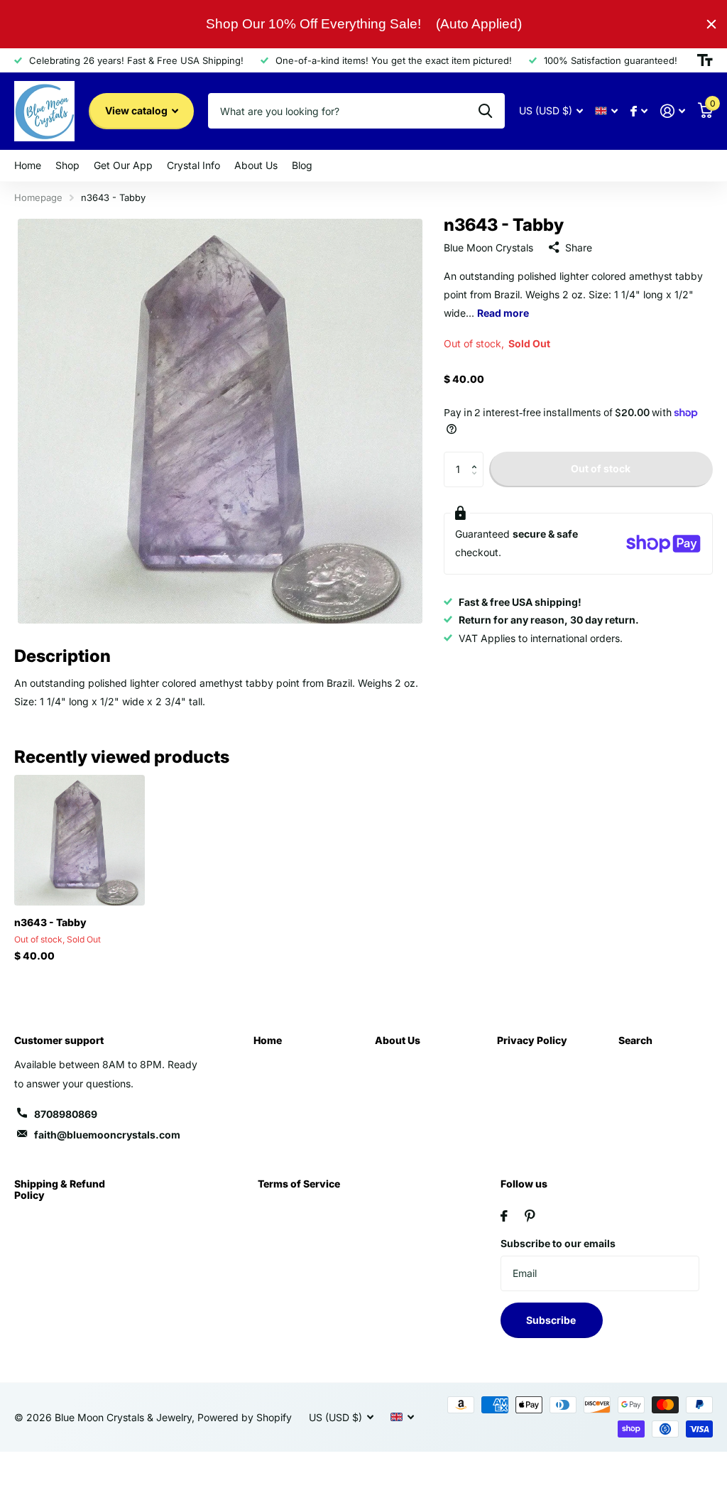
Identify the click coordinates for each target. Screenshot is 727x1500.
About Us (397, 1040)
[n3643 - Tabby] (79, 840)
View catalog (137, 110)
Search (635, 1040)
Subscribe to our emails (558, 1243)
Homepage (38, 197)
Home (267, 1040)
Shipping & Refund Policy (59, 1189)
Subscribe (552, 1320)
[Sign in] (673, 111)
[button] (478, 457)
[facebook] (504, 1216)
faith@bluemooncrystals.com (107, 1135)
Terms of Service (299, 1184)
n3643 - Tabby (50, 922)
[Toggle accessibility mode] (705, 60)
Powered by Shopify (244, 1417)
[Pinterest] (530, 1216)
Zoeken (485, 111)
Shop (67, 165)
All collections (27, 166)
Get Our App (123, 165)
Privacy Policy (532, 1040)
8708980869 (65, 1114)
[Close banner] (711, 24)
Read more (503, 313)
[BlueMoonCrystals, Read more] (639, 111)
